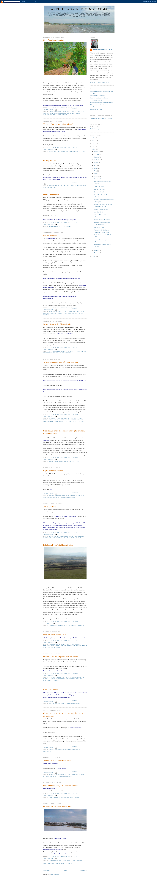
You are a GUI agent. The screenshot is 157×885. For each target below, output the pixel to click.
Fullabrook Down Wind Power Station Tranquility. (67, 625)
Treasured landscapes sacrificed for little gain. (61, 362)
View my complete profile (99, 82)
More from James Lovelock (54, 40)
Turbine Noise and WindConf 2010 (56, 760)
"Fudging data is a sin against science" (58, 124)
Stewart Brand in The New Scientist (57, 324)
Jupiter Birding (94, 129)
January (96, 253)
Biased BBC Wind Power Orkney (60, 226)
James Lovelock (49, 506)
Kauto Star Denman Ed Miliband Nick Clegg (64, 461)
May (95, 171)
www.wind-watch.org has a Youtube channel (60, 785)
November (97, 154)
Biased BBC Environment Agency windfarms (64, 703)
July (95, 165)
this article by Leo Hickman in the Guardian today (64, 130)
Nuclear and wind (50, 235)
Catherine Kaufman (61, 838)
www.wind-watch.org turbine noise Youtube (64, 797)
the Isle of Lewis (78, 421)
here (51, 489)
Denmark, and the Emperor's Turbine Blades (60, 656)
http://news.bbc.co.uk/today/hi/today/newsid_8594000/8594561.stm (63, 105)
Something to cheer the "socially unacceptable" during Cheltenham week (64, 432)
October (96, 157)
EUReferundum (50, 238)
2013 (94, 141)
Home (65, 870)
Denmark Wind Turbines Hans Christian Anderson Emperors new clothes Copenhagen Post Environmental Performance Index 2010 (63, 679)
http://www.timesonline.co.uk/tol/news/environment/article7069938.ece (64, 381)
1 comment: (82, 182)
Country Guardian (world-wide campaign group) (99, 99)
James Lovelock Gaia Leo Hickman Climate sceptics (67, 151)
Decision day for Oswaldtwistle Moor (57, 806)
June (95, 168)
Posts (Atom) (55, 874)
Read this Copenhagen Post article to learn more (57, 671)
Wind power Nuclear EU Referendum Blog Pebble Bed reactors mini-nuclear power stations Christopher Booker (63, 313)
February (97, 250)
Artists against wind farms (79, 9)
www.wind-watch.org (61, 768)
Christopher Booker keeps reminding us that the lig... (102, 231)
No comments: (49, 109)
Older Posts (84, 870)
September (97, 160)
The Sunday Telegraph (74, 728)
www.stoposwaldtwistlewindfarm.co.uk (54, 854)
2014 (94, 138)
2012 (94, 143)
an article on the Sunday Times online (65, 516)
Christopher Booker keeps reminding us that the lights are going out (64, 714)
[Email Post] (56, 109)
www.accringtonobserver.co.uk (52, 849)
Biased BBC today (50, 689)
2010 (94, 149)
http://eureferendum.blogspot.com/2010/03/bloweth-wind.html (61, 278)
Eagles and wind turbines (53, 470)
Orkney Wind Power (51, 194)
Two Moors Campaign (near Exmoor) (101, 118)
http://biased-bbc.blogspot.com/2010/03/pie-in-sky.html (59, 220)
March (96, 176)
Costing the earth (49, 160)
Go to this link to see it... (50, 788)
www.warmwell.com (96, 109)
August (96, 162)
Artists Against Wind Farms (102, 49)
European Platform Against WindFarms (101, 102)
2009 (94, 256)
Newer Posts (46, 870)
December (97, 151)
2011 (94, 146)
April (96, 174)
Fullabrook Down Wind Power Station (58, 545)
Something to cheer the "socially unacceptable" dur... (103, 205)
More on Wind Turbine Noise (54, 634)
